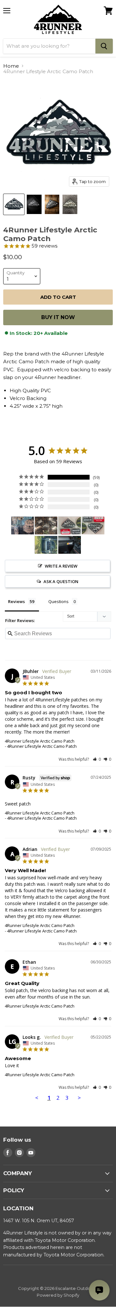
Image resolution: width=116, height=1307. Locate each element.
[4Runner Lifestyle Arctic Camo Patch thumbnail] (14, 204)
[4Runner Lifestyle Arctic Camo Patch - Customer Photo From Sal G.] (22, 525)
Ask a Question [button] (61, 581)
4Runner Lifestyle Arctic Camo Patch (39, 741)
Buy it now (58, 317)
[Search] (104, 46)
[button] (97, 759)
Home (11, 66)
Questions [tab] (58, 601)
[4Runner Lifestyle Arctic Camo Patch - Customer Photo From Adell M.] (46, 525)
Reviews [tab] (16, 601)
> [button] (79, 1097)
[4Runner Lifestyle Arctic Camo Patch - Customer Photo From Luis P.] (69, 545)
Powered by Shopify (58, 1295)
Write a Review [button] (61, 566)
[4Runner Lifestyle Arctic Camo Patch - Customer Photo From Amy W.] (46, 545)
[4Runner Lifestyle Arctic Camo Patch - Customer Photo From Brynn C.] (69, 525)
